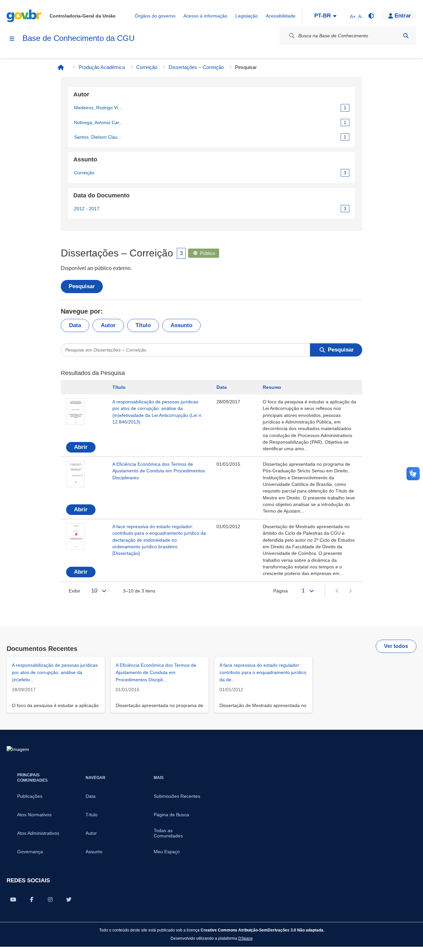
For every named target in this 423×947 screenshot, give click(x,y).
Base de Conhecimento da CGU (78, 38)
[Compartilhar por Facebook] (31, 899)
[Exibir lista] (104, 591)
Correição (146, 67)
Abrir (81, 447)
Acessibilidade (280, 15)
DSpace (245, 938)
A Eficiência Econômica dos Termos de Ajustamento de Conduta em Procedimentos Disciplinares (158, 470)
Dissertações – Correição (196, 67)
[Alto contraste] (370, 16)
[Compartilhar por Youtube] (13, 899)
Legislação (246, 15)
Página (280, 590)
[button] (398, 16)
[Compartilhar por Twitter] (68, 899)
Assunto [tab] (181, 325)
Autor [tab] (108, 325)
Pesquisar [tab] (82, 286)
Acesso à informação (205, 15)
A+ (353, 16)
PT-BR (322, 16)
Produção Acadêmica (102, 67)
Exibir (74, 590)
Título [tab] (143, 325)
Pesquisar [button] (341, 350)
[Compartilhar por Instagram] (50, 899)
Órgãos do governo (155, 15)
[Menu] (12, 38)
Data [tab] (75, 325)
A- (360, 16)
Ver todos (396, 646)
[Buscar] (406, 35)
